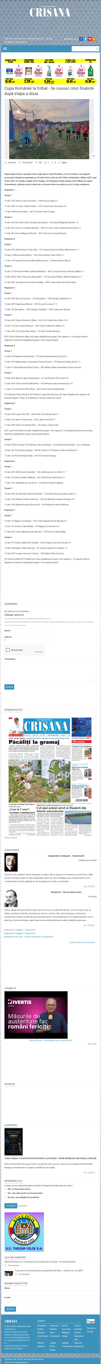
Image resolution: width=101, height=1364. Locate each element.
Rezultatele (22, 1206)
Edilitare (65, 1343)
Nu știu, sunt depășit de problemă (23, 1197)
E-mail (7, 1297)
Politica (40, 1329)
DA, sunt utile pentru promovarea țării (25, 1193)
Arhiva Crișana (10, 837)
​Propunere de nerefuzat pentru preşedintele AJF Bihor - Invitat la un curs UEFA (49, 1270)
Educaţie (41, 1332)
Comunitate (10, 1125)
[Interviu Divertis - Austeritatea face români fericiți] (50, 1015)
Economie (66, 1329)
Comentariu (8, 659)
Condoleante (67, 1346)
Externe (77, 1332)
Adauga (10, 1309)
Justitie (53, 1343)
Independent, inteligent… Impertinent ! (20, 930)
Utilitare (40, 1343)
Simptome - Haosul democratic (66, 892)
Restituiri (41, 1346)
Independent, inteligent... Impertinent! (66, 856)
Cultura (77, 1325)
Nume (7, 630)
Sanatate (78, 1329)
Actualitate (42, 1325)
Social (64, 1325)
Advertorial (79, 1346)
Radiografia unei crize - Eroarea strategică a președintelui (28, 937)
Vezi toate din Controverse (83, 942)
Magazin (65, 1332)
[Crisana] (50, 12)
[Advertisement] (24, 965)
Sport (64, 163)
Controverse (11, 850)
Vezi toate (92, 1044)
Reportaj (78, 1343)
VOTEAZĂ (10, 1206)
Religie (65, 1336)
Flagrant (53, 1329)
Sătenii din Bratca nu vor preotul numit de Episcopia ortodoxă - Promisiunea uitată (39, 1262)
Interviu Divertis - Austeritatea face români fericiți (50, 1040)
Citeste (91, 886)
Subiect (8, 639)
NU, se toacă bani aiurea (19, 1189)
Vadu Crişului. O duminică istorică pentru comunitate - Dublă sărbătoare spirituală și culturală (50, 1158)
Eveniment (54, 1325)
